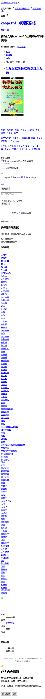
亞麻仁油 (5, 391)
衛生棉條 (12, 146)
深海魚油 (5, 400)
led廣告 (4, 507)
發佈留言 (5, 204)
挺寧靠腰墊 (6, 430)
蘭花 (3, 424)
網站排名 (5, 460)
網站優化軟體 (7, 454)
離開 (14, 694)
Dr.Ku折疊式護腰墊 (9, 427)
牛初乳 (4, 397)
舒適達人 (20, 146)
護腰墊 (4, 439)
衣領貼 (4, 255)
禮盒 (3, 133)
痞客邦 (20, 177)
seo (29, 149)
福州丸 (4, 327)
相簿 (8, 52)
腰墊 (3, 436)
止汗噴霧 (5, 291)
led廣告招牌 (6, 501)
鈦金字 (4, 510)
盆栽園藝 (5, 418)
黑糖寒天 (5, 448)
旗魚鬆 (10, 130)
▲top (3, 184)
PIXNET (11, 659)
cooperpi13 (5, 163)
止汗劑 (4, 288)
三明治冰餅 (6, 273)
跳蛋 (3, 540)
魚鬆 (3, 130)
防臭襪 (4, 270)
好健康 (4, 385)
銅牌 (3, 495)
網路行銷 (24, 149)
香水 (3, 575)
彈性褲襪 (5, 522)
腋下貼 (4, 285)
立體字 (4, 492)
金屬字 (4, 498)
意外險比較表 (7, 409)
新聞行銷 (36, 149)
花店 (3, 465)
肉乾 (3, 315)
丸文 (16, 133)
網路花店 (5, 468)
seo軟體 (4, 457)
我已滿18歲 (6, 694)
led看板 (4, 513)
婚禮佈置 (5, 471)
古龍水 (4, 578)
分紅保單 (5, 412)
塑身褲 (4, 588)
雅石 (3, 421)
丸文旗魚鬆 (6, 138)
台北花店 (5, 477)
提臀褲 (4, 593)
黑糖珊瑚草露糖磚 (9, 451)
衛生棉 (4, 146)
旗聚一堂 (5, 300)
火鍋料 (23, 130)
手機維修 (5, 546)
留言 (25, 177)
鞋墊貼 (4, 294)
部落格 (9, 55)
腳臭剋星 (26, 138)
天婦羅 (31, 130)
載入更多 (5, 189)
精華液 (4, 569)
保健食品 (5, 388)
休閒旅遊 (22, 47)
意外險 (4, 406)
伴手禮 (9, 133)
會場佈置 (5, 474)
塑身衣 (4, 585)
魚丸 (17, 130)
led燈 (3, 504)
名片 (8, 58)
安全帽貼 (5, 279)
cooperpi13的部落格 (18, 23)
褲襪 (3, 519)
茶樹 (3, 572)
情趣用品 (5, 534)
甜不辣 (39, 130)
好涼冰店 (5, 276)
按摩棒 (4, 537)
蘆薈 (3, 566)
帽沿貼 (4, 258)
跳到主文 (5, 30)
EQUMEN (5, 590)
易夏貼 (11, 141)
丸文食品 (16, 138)
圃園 (3, 581)
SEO (3, 462)
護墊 (28, 146)
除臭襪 (39, 138)
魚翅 (3, 333)
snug (18, 141)
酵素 (3, 403)
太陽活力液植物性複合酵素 (13, 445)
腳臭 (33, 138)
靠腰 (3, 433)
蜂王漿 (4, 394)
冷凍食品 (5, 330)
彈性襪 (4, 141)
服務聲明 (27, 661)
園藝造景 (5, 415)
